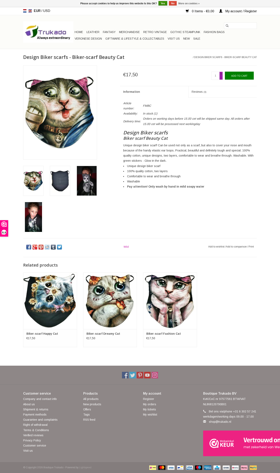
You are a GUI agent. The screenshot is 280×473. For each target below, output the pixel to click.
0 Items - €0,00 (203, 11)
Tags (86, 414)
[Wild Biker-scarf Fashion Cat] (170, 301)
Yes (163, 3)
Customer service (34, 445)
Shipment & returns (35, 409)
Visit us (174, 38)
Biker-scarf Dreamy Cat (103, 333)
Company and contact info (40, 399)
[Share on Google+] (34, 247)
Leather (93, 32)
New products (92, 404)
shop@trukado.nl (220, 421)
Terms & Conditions (36, 430)
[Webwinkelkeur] (230, 443)
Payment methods (35, 414)
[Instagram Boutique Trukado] (154, 375)
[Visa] (170, 467)
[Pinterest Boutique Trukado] (140, 375)
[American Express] (207, 467)
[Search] (227, 25)
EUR (37, 11)
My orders (149, 404)
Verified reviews (33, 435)
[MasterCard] (161, 467)
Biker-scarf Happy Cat (42, 333)
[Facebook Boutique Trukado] (125, 375)
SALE (196, 38)
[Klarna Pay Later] (243, 467)
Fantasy (109, 32)
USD (46, 11)
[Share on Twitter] (59, 247)
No (172, 3)
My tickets (149, 409)
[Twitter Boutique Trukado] (132, 375)
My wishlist (150, 414)
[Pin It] (41, 247)
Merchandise (129, 32)
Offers (87, 409)
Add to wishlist (216, 246)
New (186, 38)
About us (29, 404)
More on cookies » (189, 3)
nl (24, 11)
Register (148, 399)
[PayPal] (252, 467)
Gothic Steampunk (185, 32)
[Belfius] (234, 467)
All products (91, 399)
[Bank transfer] (225, 467)
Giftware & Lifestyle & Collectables (134, 38)
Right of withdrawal (35, 424)
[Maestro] (198, 467)
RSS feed (89, 419)
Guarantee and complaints (40, 419)
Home (79, 32)
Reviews (199, 91)
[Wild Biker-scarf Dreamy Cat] (110, 301)
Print (251, 246)
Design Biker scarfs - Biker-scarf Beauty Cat (225, 57)
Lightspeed (85, 467)
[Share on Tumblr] (53, 247)
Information (131, 91)
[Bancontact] (179, 467)
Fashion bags (214, 32)
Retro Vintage (155, 32)
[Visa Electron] (188, 467)
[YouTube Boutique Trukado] (147, 375)
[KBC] (216, 467)
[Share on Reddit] (47, 247)
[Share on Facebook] (28, 247)
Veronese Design (88, 38)
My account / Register (240, 11)
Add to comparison (236, 246)
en (30, 11)
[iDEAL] (152, 467)
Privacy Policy (32, 440)
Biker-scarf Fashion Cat (163, 333)
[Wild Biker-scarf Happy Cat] (50, 301)
